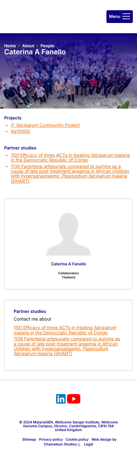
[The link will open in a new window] (61, 400)
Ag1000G (20, 131)
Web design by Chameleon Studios (80, 441)
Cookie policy (77, 439)
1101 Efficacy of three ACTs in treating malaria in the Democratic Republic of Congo (70, 158)
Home (10, 46)
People (47, 46)
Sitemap (29, 439)
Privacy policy (51, 439)
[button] (119, 16)
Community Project (45, 125)
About (28, 46)
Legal (88, 444)
